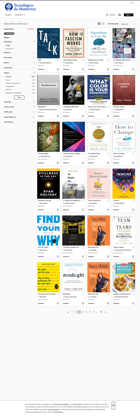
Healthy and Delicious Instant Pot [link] (122, 294)
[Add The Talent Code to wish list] (108, 163)
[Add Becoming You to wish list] (108, 256)
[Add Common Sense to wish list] (133, 116)
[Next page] (106, 312)
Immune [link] (116, 201)
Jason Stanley (69, 63)
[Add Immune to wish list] (133, 210)
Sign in (128, 15)
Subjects (8, 15)
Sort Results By (113, 24)
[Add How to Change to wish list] (133, 163)
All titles (8, 46)
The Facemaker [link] (43, 154)
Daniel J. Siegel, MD (70, 297)
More (19, 97)
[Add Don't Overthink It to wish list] (108, 210)
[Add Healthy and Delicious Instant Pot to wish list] (133, 303)
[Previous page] (68, 312)
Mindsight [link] (66, 294)
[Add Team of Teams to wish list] (133, 256)
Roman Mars (68, 250)
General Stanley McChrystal (123, 250)
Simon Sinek (43, 250)
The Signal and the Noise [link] (47, 294)
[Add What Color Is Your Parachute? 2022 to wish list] (108, 116)
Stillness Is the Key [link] (44, 201)
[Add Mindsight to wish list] (83, 303)
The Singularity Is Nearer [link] (71, 154)
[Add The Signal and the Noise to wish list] (57, 303)
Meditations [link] (42, 107)
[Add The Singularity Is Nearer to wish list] (83, 163)
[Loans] (120, 15)
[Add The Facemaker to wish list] (57, 163)
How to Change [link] (118, 154)
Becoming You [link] (93, 247)
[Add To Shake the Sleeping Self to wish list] (83, 210)
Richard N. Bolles (95, 109)
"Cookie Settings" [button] (54, 409)
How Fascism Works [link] (70, 60)
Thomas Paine (119, 109)
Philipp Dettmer (119, 203)
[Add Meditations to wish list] (57, 116)
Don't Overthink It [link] (94, 201)
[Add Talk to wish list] (57, 69)
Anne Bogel (93, 203)
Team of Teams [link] (118, 247)
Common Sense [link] (118, 107)
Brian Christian (94, 63)
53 (101, 312)
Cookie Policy (58, 412)
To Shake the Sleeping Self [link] (72, 201)
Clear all (31, 29)
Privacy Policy (77, 404)
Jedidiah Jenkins (70, 203)
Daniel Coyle (93, 156)
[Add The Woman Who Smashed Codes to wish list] (133, 69)
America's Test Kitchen (121, 297)
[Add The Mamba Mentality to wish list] (83, 116)
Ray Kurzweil (68, 156)
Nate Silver (43, 297)
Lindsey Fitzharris (45, 156)
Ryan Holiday (43, 203)
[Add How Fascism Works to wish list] (83, 69)
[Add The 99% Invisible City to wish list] (83, 256)
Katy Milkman (119, 156)
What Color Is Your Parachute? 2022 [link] (97, 107)
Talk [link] (39, 60)
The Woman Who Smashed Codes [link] (122, 60)
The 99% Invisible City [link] (71, 247)
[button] (110, 15)
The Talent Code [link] (94, 154)
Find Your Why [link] (43, 247)
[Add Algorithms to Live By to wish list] (108, 69)
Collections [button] (19, 15)
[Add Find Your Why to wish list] (57, 256)
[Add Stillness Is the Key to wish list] (57, 210)
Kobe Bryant (68, 109)
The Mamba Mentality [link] (70, 107)
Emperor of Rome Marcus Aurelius (49, 109)
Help (131, 3)
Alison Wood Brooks (45, 63)
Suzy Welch (93, 250)
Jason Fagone (119, 63)
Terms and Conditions (61, 404)
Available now (10, 49)
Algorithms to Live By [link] (95, 60)
